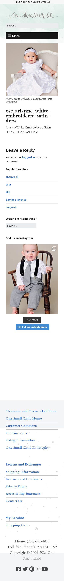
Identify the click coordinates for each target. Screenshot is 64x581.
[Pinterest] (31, 569)
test (8, 184)
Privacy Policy (16, 486)
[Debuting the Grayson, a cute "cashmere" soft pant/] (32, 279)
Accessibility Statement (23, 493)
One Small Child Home (24, 418)
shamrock (12, 177)
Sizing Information (20, 440)
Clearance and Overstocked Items (31, 411)
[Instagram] (38, 569)
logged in (28, 157)
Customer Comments (22, 426)
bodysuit (11, 207)
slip (8, 192)
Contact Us (14, 501)
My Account (15, 518)
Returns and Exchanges (23, 464)
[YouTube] (45, 569)
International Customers (24, 479)
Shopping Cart (17, 525)
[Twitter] (25, 569)
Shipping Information (22, 472)
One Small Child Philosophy (27, 447)
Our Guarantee (17, 433)
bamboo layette (16, 199)
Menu (16, 36)
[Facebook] (18, 569)
